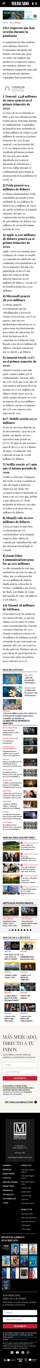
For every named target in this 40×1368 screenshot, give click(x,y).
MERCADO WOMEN (10, 1182)
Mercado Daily (27, 1214)
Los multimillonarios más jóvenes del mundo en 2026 (27, 957)
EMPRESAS (7, 1170)
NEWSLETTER (26, 1210)
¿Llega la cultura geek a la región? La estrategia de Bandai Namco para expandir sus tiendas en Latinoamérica (20, 717)
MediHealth (26, 1192)
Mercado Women (28, 1221)
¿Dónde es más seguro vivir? (10, 976)
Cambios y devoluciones (20, 1348)
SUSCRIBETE (20, 1078)
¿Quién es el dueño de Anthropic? (25, 977)
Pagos (20, 1346)
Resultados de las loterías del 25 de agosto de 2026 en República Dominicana (12, 828)
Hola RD (24, 1199)
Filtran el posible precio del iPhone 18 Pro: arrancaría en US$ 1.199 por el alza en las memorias (12, 766)
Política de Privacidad (12, 1094)
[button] (9, 930)
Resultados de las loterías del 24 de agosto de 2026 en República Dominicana (12, 775)
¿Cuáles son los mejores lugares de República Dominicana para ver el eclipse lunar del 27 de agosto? (12, 787)
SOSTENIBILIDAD (9, 1199)
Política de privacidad (10, 1346)
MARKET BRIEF (8, 1186)
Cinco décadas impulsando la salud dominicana (11, 732)
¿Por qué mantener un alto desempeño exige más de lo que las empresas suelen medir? (28, 871)
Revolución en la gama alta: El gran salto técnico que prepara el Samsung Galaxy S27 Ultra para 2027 (12, 818)
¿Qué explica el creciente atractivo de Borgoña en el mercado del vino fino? (27, 849)
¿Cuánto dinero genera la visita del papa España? (11, 998)
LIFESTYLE (7, 1178)
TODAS (5, 1203)
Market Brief (26, 1188)
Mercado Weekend (29, 1218)
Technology (26, 1196)
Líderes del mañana (25, 997)
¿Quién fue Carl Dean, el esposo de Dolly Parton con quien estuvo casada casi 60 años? (12, 796)
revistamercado (18, 87)
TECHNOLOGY (8, 1195)
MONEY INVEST (9, 1174)
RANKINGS (7, 1165)
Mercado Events (27, 1203)
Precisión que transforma (8, 742)
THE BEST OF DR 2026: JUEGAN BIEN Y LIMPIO (11, 956)
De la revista (15, 23)
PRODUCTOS (26, 1165)
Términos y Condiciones (13, 1092)
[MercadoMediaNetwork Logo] (20, 1131)
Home (5, 23)
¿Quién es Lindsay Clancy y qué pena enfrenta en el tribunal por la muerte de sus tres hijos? (12, 808)
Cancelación (7, 1348)
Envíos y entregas (29, 1346)
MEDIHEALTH (8, 1190)
